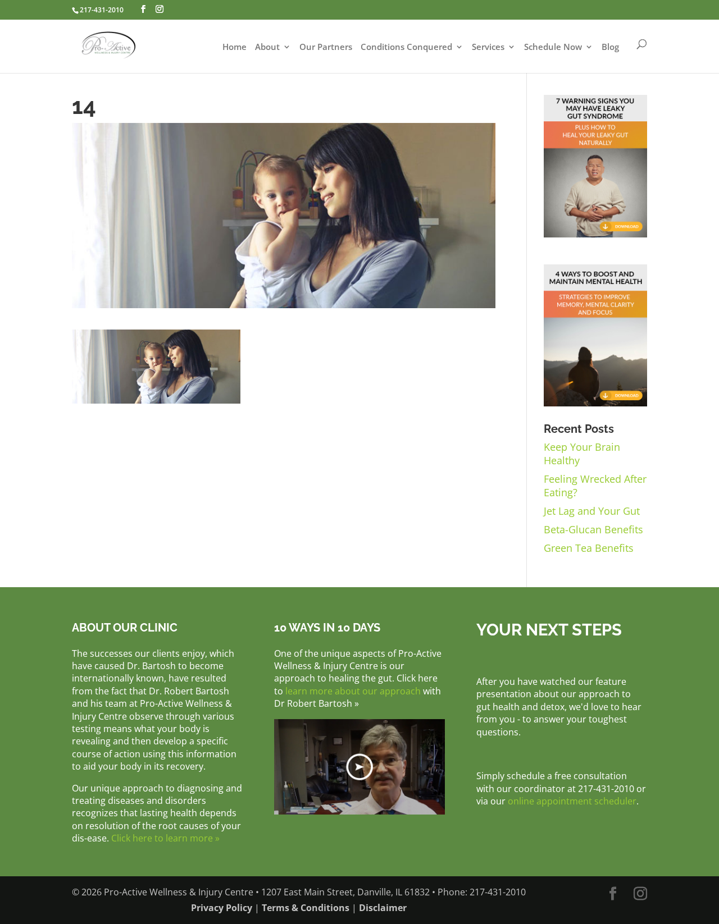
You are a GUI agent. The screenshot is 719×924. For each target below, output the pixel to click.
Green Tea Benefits (589, 548)
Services (488, 47)
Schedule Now (553, 47)
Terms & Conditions (305, 908)
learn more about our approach (353, 691)
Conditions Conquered (406, 47)
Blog (610, 47)
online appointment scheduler (572, 801)
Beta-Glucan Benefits (593, 529)
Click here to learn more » (165, 838)
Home (234, 47)
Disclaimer (383, 908)
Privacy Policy (221, 908)
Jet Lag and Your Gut (592, 511)
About (267, 47)
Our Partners (325, 47)
